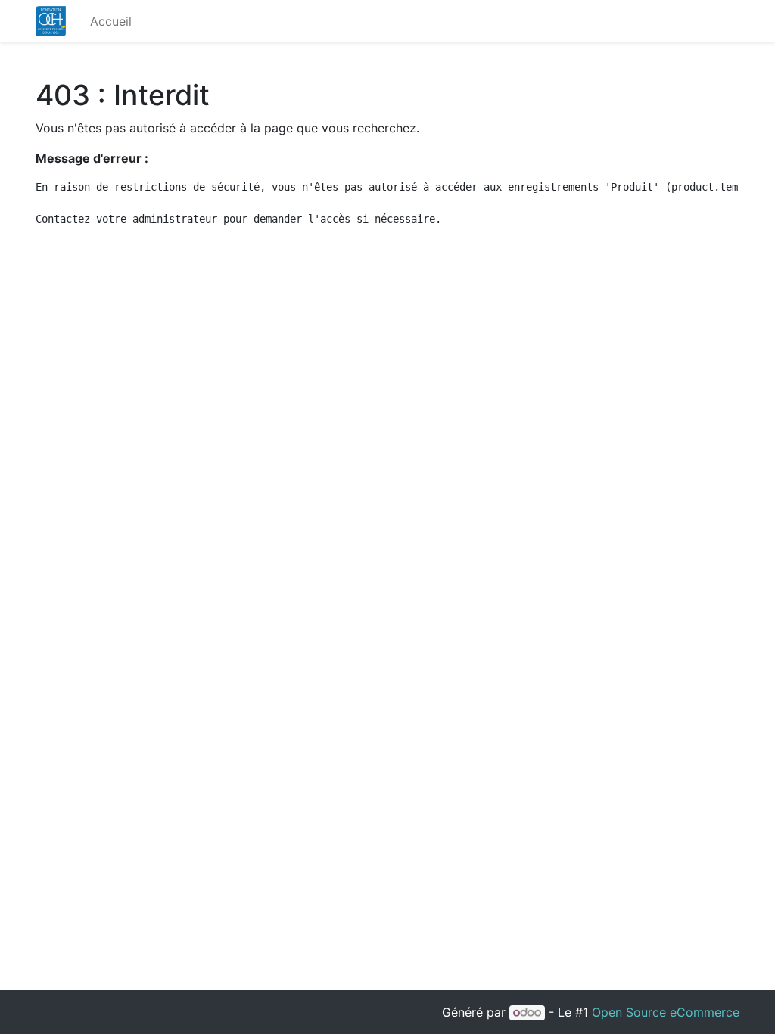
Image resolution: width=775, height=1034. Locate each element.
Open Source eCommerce (665, 1012)
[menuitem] (111, 21)
